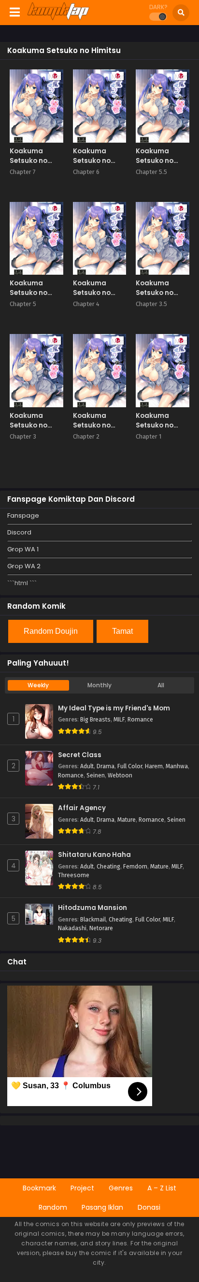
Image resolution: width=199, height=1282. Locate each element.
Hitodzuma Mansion (92, 908)
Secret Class (79, 755)
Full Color (129, 766)
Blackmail (93, 919)
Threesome (73, 875)
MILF (119, 719)
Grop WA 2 (24, 566)
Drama (105, 766)
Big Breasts (95, 719)
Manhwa (177, 766)
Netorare (101, 928)
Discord (19, 532)
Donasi (149, 1207)
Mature (126, 819)
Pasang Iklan (102, 1207)
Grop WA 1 (23, 549)
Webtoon (120, 775)
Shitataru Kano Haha (94, 855)
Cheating (108, 866)
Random (53, 1207)
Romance (140, 719)
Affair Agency (82, 808)
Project (82, 1188)
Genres (121, 1188)
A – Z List (161, 1188)
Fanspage (23, 515)
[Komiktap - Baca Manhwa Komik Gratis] (58, 18)
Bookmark (39, 1188)
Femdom (135, 866)
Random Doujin (51, 631)
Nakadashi (72, 928)
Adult (87, 766)
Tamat (122, 631)
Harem (154, 766)
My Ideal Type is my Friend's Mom (114, 708)
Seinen (95, 775)
